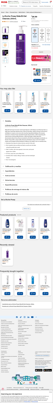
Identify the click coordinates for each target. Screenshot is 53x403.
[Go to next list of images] (5, 66)
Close (50, 392)
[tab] (5, 30)
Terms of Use (35, 401)
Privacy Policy (27, 401)
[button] (46, 45)
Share (24, 21)
